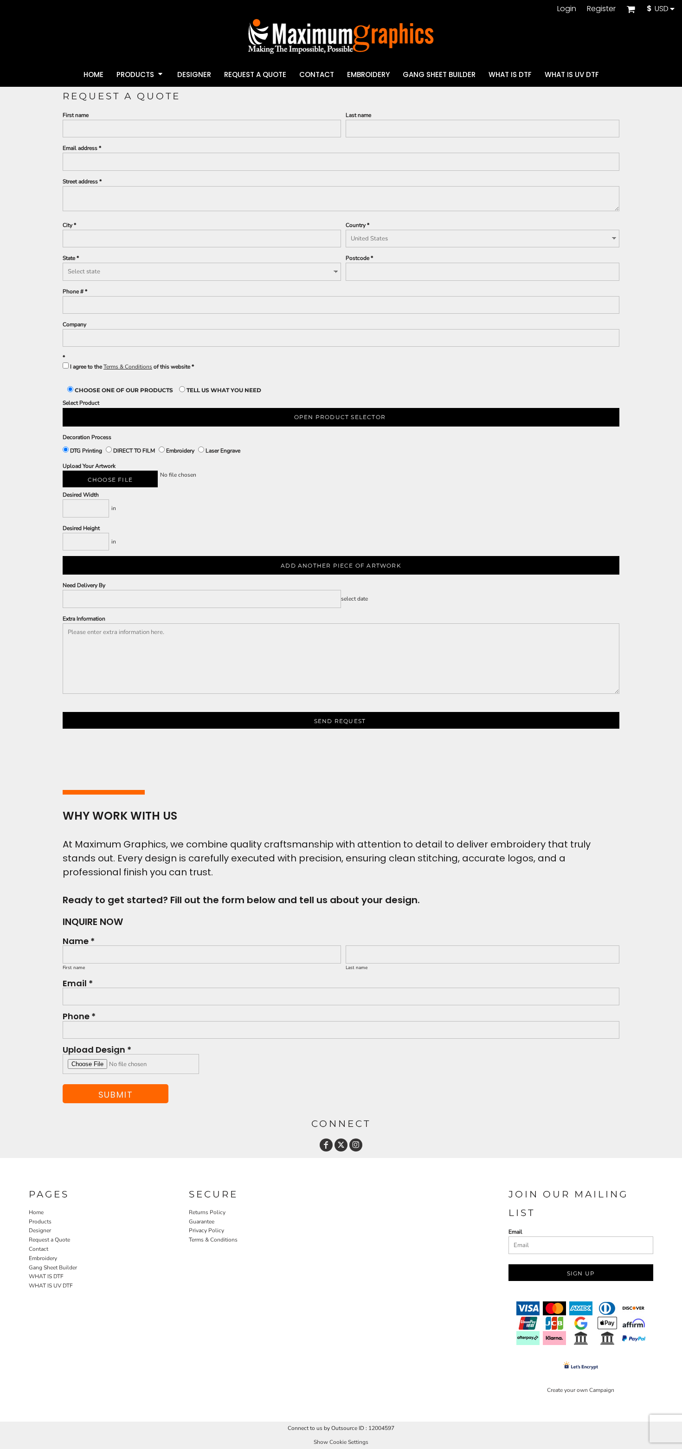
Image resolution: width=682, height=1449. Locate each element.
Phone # (73, 291)
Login (566, 8)
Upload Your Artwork (89, 466)
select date (354, 598)
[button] (630, 9)
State (69, 258)
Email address (80, 148)
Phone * (79, 1016)
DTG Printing (86, 450)
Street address (80, 181)
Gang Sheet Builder (53, 1267)
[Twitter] (341, 1144)
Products (40, 1221)
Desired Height (81, 528)
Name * (79, 940)
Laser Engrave (222, 450)
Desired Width (81, 494)
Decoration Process (87, 437)
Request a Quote (49, 1239)
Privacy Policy (206, 1230)
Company (74, 324)
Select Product (81, 403)
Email (515, 1232)
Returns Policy (207, 1212)
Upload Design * (97, 1049)
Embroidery (180, 450)
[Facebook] (326, 1144)
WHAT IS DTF (46, 1276)
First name (76, 115)
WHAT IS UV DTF (51, 1285)
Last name (358, 115)
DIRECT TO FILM (134, 450)
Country (356, 225)
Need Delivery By (84, 585)
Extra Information (84, 618)
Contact (38, 1249)
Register (601, 8)
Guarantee (201, 1221)
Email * (78, 983)
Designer (40, 1230)
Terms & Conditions (127, 366)
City (67, 225)
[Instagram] (355, 1144)
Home (36, 1212)
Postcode (357, 258)
